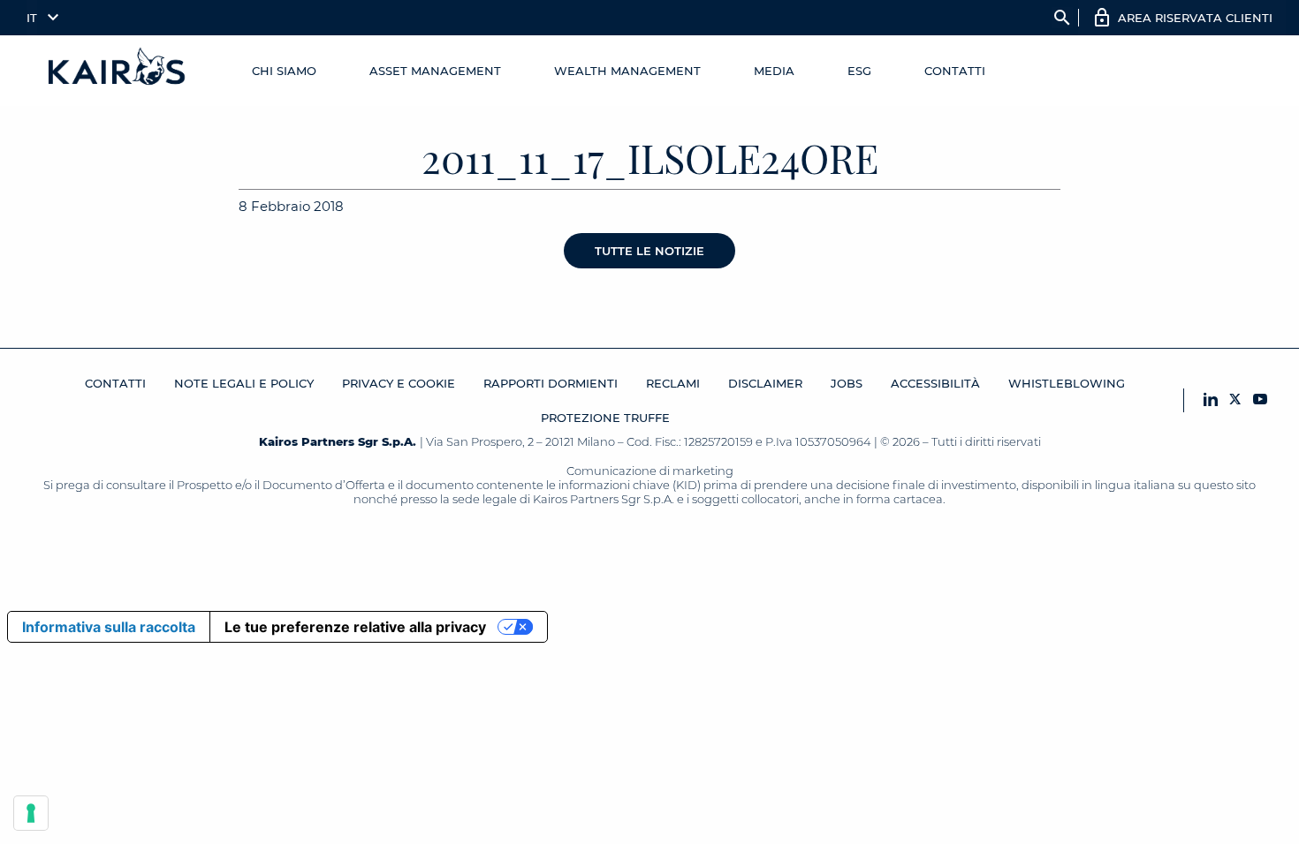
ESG (859, 71)
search (1062, 17)
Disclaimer (765, 383)
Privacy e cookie (398, 383)
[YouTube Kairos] (1260, 400)
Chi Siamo (284, 71)
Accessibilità (935, 383)
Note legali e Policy (244, 383)
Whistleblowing (1066, 383)
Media (774, 71)
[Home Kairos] (117, 70)
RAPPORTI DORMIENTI (550, 383)
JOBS (846, 383)
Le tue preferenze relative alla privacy (355, 627)
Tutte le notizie (649, 251)
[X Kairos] (1235, 400)
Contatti (954, 71)
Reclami (673, 383)
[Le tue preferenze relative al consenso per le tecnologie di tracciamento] (31, 813)
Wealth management (627, 71)
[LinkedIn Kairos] (1210, 400)
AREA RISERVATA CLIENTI (1195, 18)
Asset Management (435, 71)
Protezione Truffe (605, 418)
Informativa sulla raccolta (108, 627)
